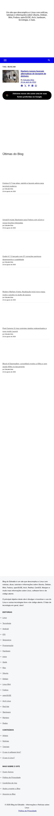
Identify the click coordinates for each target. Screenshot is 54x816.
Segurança (7, 640)
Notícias (6, 741)
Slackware (7, 712)
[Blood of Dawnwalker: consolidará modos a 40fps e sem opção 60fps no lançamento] (21, 351)
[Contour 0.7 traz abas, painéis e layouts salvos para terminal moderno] (21, 171)
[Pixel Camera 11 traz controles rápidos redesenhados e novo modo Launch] (21, 316)
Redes (5, 723)
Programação (8, 645)
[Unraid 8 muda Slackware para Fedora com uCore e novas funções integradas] (21, 207)
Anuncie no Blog (9, 794)
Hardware (6, 651)
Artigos (5, 736)
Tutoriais (6, 747)
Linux (5, 618)
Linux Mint (7, 684)
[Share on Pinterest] (29, 86)
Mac (4, 668)
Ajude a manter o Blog (11, 789)
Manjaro (6, 718)
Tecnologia (7, 623)
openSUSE (7, 695)
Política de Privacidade (12, 777)
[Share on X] (25, 86)
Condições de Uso (10, 783)
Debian (5, 679)
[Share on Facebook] (22, 86)
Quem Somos (8, 772)
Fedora (5, 690)
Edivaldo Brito (28, 80)
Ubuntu (5, 673)
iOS (4, 634)
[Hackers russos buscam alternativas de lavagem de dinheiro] (11, 76)
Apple (5, 662)
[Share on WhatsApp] (36, 86)
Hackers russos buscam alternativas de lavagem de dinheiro (33, 73)
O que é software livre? (12, 752)
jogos (5, 657)
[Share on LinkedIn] (32, 86)
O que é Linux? (9, 758)
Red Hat (6, 706)
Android (6, 629)
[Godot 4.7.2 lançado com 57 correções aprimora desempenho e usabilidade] (21, 244)
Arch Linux (7, 701)
